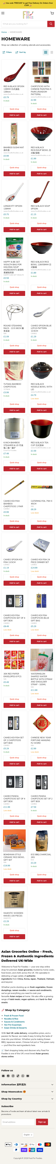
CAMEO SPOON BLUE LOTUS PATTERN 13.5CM (41, 328)
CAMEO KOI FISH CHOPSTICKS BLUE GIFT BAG (40, 618)
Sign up (42, 1121)
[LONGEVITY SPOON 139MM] (14, 192)
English (27, 1135)
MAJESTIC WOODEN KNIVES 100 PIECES (13, 914)
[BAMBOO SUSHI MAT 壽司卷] (14, 133)
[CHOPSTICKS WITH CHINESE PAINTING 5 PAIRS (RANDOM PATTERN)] (41, 72)
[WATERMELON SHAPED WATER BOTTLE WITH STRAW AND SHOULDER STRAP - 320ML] (41, 660)
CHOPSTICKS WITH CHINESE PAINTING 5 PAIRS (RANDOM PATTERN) (41, 90)
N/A (5, 333)
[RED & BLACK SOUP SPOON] (41, 192)
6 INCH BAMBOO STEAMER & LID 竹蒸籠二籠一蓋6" (13, 445)
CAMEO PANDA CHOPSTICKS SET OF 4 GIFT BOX (14, 799)
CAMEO (34, 333)
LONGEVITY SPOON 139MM (13, 207)
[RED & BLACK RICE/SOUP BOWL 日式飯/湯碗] (41, 133)
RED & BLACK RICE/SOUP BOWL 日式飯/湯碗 (41, 150)
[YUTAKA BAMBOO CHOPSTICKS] (14, 370)
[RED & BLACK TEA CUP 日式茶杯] (41, 428)
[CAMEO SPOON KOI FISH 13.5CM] (14, 545)
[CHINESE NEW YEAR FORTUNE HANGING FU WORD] (41, 723)
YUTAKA (7, 389)
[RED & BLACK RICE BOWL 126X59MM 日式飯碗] (41, 248)
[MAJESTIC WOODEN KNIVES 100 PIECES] (14, 899)
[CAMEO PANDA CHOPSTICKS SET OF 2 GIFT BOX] (41, 782)
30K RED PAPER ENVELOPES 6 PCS (12, 675)
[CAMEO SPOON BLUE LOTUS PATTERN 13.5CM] (41, 312)
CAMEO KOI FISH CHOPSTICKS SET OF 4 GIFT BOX (14, 618)
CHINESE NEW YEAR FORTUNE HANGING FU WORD (41, 740)
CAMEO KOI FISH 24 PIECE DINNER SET (40, 561)
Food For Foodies (10, 450)
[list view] (52, 52)
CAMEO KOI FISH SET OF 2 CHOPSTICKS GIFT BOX (14, 740)
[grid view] (46, 52)
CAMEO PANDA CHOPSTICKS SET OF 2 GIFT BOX (41, 799)
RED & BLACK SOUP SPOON (40, 207)
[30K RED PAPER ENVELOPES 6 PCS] (14, 660)
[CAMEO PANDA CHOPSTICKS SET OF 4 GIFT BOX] (14, 782)
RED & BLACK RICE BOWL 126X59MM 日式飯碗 (41, 264)
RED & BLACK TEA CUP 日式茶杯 (39, 444)
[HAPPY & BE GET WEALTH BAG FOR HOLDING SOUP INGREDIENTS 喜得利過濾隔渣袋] (14, 248)
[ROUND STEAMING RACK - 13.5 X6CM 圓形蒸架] (14, 312)
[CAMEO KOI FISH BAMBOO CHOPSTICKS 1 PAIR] (14, 487)
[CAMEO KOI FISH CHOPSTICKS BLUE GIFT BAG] (41, 601)
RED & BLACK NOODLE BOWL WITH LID (41, 387)
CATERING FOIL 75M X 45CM (41, 502)
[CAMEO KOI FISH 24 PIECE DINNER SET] (41, 545)
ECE (32, 860)
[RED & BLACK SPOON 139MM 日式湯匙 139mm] (14, 72)
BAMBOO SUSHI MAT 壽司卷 (14, 149)
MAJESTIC (7, 918)
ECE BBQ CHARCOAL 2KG (41, 856)
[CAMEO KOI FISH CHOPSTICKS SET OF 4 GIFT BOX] (14, 601)
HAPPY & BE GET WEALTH (14, 275)
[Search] (51, 24)
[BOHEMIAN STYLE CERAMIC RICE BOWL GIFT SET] (14, 840)
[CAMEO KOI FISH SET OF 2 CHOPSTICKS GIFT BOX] (14, 723)
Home (4, 32)
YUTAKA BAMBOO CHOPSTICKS (12, 385)
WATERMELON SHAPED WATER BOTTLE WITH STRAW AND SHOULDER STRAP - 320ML (41, 679)
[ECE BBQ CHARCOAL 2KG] (41, 840)
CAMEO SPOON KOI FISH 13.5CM (13, 561)
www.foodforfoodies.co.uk (13, 94)
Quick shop (14, 109)
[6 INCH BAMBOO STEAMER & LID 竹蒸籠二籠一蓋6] (14, 428)
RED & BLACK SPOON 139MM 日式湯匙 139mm (14, 89)
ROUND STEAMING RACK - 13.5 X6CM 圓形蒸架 (14, 328)
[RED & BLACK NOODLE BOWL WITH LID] (41, 370)
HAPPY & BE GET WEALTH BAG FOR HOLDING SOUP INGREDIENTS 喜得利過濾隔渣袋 (14, 267)
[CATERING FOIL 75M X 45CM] (41, 487)
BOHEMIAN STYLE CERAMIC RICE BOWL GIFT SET (14, 857)
